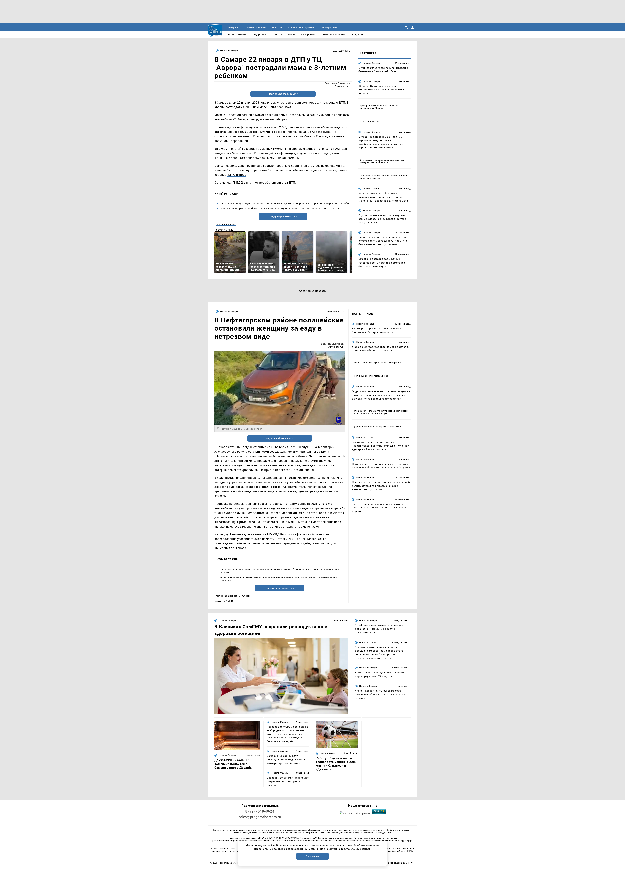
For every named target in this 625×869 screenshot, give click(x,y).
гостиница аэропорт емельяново (233, 596)
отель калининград (226, 224)
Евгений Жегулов (332, 343)
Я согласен (312, 856)
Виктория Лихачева (337, 83)
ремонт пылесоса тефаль (367, 363)
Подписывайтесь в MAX (283, 93)
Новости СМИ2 (223, 229)
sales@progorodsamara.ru (259, 817)
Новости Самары (229, 50)
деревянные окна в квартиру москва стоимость (379, 426)
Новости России (371, 189)
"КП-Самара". (236, 174)
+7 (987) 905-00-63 (277, 840)
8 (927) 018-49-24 (259, 811)
